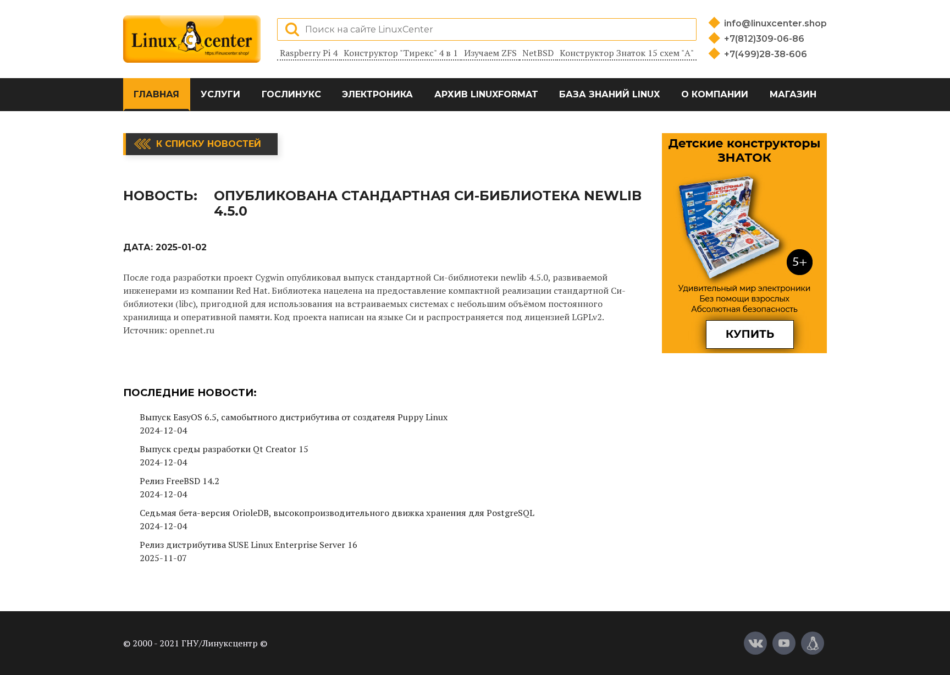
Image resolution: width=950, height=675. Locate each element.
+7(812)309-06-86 (764, 39)
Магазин (793, 94)
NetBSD (538, 53)
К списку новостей (208, 144)
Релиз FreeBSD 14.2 (179, 481)
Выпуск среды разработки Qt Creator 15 (224, 449)
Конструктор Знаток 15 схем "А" (627, 53)
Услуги (220, 94)
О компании (714, 94)
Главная (156, 94)
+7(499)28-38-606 (765, 54)
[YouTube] (784, 643)
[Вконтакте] (755, 643)
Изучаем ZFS (490, 53)
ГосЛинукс (291, 94)
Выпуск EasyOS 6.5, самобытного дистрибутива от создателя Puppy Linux (294, 417)
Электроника (377, 94)
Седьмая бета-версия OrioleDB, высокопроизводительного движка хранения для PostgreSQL (337, 513)
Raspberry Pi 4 (309, 53)
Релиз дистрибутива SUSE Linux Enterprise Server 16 (248, 545)
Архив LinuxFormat (486, 94)
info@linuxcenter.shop (775, 23)
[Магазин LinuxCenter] (812, 643)
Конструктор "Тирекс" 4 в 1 (401, 53)
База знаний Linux (609, 94)
